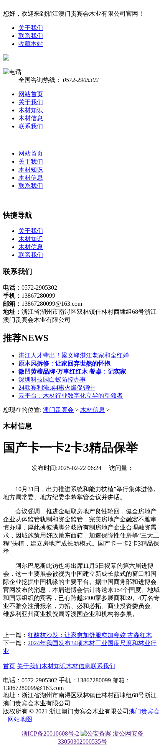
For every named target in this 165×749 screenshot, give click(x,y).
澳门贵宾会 (58, 409)
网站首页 (30, 94)
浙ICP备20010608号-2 (50, 733)
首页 (9, 666)
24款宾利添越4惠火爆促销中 (56, 387)
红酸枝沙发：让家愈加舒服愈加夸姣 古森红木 (90, 635)
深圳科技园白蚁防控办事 (52, 379)
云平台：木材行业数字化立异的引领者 (70, 395)
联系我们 (30, 36)
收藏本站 (30, 44)
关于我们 (30, 28)
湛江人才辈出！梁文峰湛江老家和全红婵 (73, 355)
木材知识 (30, 110)
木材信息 (30, 118)
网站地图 (20, 719)
